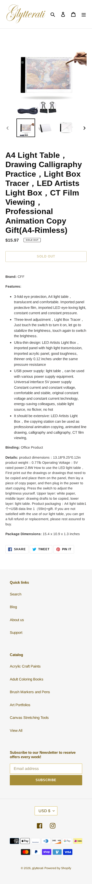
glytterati (37, 868)
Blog (13, 607)
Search (15, 594)
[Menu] (84, 14)
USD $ (44, 811)
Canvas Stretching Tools (29, 717)
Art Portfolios (20, 705)
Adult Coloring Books (26, 679)
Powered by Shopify (57, 868)
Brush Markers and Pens (30, 692)
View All (16, 730)
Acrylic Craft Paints (25, 666)
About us (17, 620)
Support (16, 632)
